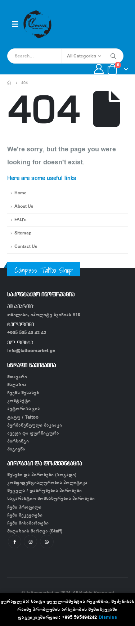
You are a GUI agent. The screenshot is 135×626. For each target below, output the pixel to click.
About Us (23, 206)
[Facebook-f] (14, 541)
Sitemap (22, 233)
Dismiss (108, 617)
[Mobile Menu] (15, 24)
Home (20, 193)
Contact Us (25, 246)
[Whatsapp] (46, 541)
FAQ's (20, 220)
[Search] (113, 56)
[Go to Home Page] (9, 83)
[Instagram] (30, 541)
